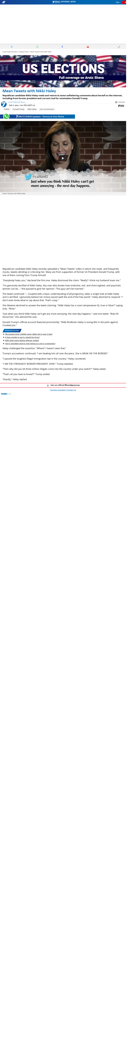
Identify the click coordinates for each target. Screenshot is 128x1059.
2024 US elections (47, 109)
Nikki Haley (32, 109)
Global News (24, 52)
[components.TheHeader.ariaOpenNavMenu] (20, 2)
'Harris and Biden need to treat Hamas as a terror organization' (30, 343)
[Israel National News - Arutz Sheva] (64, 2)
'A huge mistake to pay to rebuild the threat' (22, 337)
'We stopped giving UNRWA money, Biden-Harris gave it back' (28, 334)
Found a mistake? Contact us (63, 390)
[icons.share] (124, 2)
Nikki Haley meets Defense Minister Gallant (22, 340)
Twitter (7, 109)
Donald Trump (18, 109)
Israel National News (10, 52)
